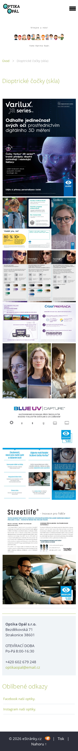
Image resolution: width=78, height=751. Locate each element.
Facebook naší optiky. (19, 699)
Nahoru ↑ (39, 743)
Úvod (6, 61)
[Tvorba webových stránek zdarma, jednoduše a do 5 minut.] (47, 738)
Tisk (61, 738)
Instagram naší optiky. (19, 709)
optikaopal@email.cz (22, 667)
